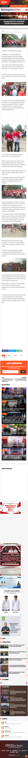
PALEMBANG (12, 752)
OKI (10, 751)
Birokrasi (8, 355)
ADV (3, 389)
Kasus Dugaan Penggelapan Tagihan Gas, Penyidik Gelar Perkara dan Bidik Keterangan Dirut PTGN (14, 409)
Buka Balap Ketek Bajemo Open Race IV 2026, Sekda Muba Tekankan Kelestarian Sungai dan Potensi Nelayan (18, 693)
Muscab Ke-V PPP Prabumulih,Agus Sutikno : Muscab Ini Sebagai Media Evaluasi (17, 645)
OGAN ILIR (3, 751)
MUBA (8, 751)
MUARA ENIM (24, 751)
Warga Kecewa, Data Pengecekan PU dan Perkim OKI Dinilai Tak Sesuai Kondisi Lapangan (18, 659)
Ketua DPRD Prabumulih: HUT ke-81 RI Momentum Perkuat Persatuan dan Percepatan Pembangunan (12, 458)
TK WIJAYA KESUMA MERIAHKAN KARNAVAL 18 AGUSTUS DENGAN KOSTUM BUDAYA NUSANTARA (17, 666)
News (21, 355)
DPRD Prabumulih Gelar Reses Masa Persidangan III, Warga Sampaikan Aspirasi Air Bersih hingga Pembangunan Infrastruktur (13, 397)
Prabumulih (5, 357)
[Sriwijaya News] (14, 748)
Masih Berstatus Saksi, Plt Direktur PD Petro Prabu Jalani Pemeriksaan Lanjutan (14, 434)
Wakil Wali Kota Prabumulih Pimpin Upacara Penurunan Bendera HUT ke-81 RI (14, 446)
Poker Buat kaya (7, 731)
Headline (15, 355)
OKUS (17, 752)
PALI (19, 751)
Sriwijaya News (16, 755)
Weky (6, 722)
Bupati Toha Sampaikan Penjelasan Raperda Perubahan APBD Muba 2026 (16, 672)
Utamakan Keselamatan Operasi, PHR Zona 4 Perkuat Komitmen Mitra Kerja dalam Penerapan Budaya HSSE (13, 421)
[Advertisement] (14, 317)
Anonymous (7, 726)
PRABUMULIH (15, 751)
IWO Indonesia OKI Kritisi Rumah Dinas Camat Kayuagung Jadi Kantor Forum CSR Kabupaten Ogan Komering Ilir (18, 706)
